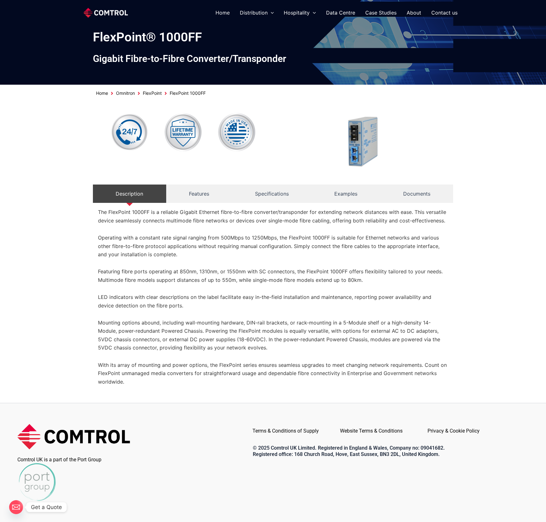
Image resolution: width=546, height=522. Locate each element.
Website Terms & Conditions (371, 431)
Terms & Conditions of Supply (285, 431)
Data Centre (340, 12)
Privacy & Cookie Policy (454, 431)
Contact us (444, 12)
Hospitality (297, 12)
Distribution (254, 12)
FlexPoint (152, 93)
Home (222, 12)
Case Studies (381, 12)
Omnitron (125, 93)
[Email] (16, 507)
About (414, 12)
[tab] (129, 194)
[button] (271, 12)
